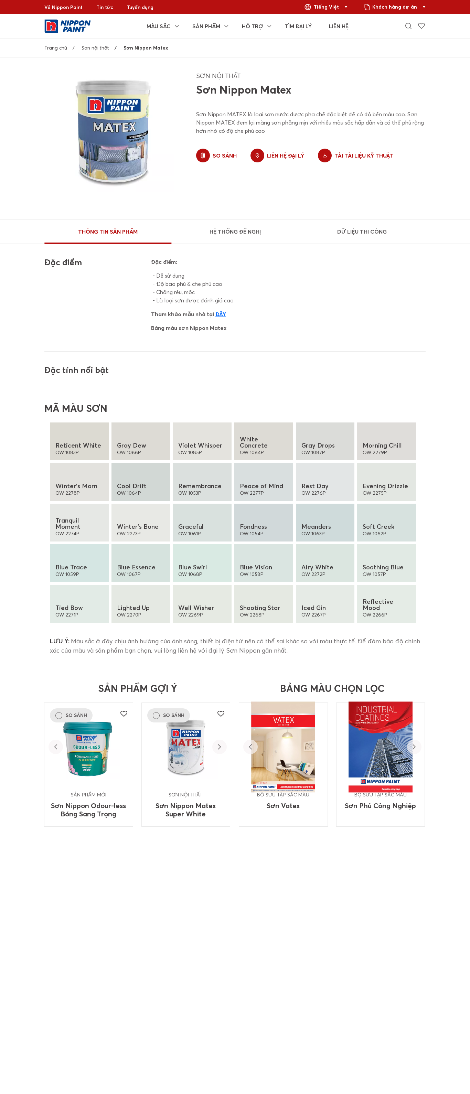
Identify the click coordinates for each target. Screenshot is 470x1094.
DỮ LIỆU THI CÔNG (362, 231)
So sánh (225, 155)
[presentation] (56, 747)
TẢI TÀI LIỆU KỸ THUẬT (363, 155)
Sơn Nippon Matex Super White (186, 810)
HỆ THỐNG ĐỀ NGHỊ (235, 231)
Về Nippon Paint (63, 7)
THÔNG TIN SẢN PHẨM (108, 231)
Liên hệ (339, 26)
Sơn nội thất (95, 48)
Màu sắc (159, 26)
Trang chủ (55, 48)
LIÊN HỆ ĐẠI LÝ (285, 155)
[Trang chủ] (67, 25)
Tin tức (104, 7)
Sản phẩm (206, 26)
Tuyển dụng (140, 7)
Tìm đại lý (298, 26)
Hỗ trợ (252, 26)
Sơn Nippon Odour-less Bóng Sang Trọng (88, 810)
